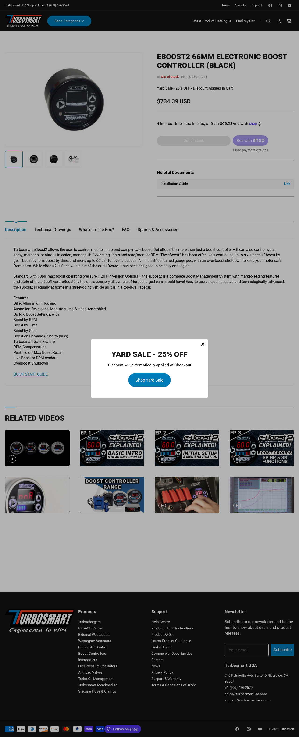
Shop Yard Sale (149, 380)
